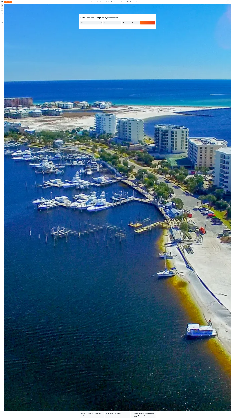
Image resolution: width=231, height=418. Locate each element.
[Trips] (2, 22)
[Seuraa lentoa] (2, 19)
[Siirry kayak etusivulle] (8, 2)
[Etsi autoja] (2, 10)
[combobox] (83, 20)
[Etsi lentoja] (2, 5)
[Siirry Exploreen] (2, 16)
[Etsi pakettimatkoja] (2, 13)
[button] (2, 2)
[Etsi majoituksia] (2, 8)
